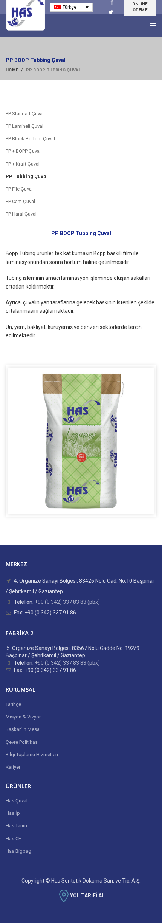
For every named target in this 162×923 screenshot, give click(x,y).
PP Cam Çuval (20, 201)
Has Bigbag (18, 851)
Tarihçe (13, 704)
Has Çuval (17, 801)
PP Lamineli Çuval (24, 126)
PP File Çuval (19, 189)
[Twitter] (111, 12)
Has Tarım (16, 825)
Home (12, 70)
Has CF (13, 838)
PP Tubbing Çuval (27, 176)
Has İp (13, 813)
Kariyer (13, 767)
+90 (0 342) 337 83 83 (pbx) (67, 602)
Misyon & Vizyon (24, 717)
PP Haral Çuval (21, 214)
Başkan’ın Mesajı (24, 729)
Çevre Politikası (22, 742)
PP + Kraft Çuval (23, 164)
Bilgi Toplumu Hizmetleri (32, 754)
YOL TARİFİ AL (87, 895)
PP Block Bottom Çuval (30, 138)
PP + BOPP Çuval (23, 151)
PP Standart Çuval (25, 113)
